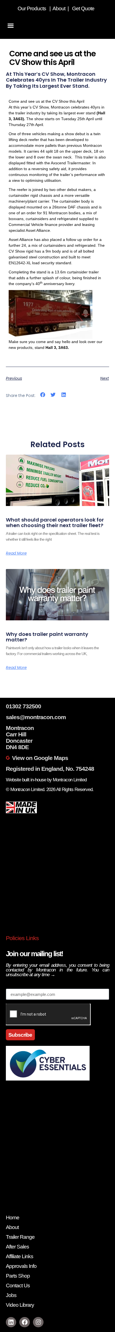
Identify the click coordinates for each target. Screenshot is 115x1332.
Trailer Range (20, 1237)
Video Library (20, 1305)
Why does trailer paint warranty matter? (47, 637)
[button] (11, 26)
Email (13, 986)
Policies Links (22, 938)
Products (36, 8)
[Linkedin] (11, 1322)
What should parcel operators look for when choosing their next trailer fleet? (55, 522)
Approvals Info (21, 1266)
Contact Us (18, 1285)
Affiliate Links (19, 1256)
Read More (16, 553)
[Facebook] (24, 1322)
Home (12, 1217)
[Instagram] (38, 1322)
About (59, 8)
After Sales (17, 1247)
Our (22, 8)
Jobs (11, 1295)
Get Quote (83, 8)
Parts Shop (18, 1276)
